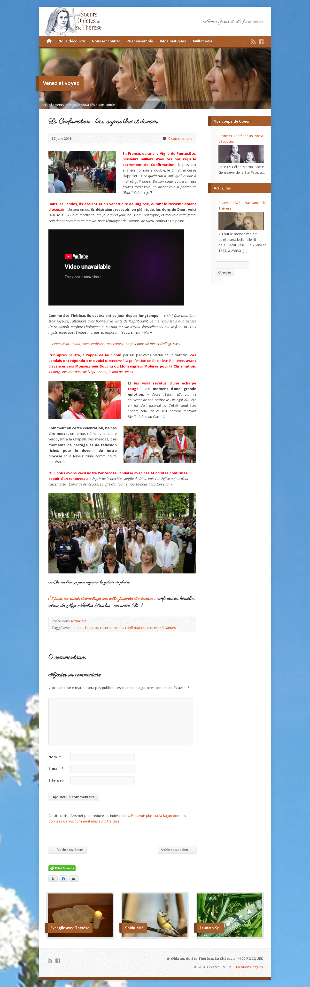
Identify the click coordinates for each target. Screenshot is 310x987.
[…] (245, 250)
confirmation (135, 627)
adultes (77, 627)
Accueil (47, 104)
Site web (56, 780)
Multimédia (202, 41)
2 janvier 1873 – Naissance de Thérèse (242, 205)
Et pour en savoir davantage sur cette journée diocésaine (100, 598)
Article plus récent (67, 849)
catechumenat (111, 627)
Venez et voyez (66, 104)
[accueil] (49, 41)
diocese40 (155, 627)
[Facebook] (261, 41)
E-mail (55, 768)
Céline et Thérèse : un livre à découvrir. (240, 138)
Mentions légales (249, 967)
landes (170, 627)
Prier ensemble (140, 41)
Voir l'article (106, 104)
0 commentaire (164, 138)
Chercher (225, 272)
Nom (54, 757)
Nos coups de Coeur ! (232, 121)
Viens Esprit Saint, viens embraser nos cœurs (88, 343)
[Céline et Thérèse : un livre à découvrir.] (241, 154)
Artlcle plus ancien (177, 849)
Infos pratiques (173, 41)
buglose (91, 627)
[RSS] (253, 41)
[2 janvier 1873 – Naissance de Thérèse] (241, 221)
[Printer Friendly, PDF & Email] (62, 868)
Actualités (88, 104)
